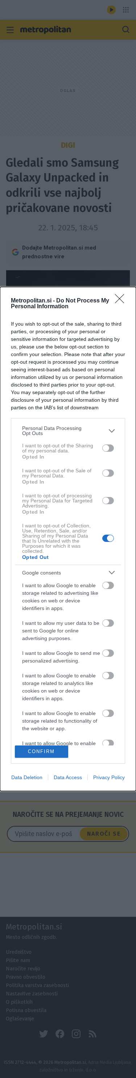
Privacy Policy (109, 777)
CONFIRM (41, 751)
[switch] (108, 448)
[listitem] (68, 431)
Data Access (68, 777)
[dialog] (68, 539)
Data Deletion (26, 777)
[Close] (122, 301)
